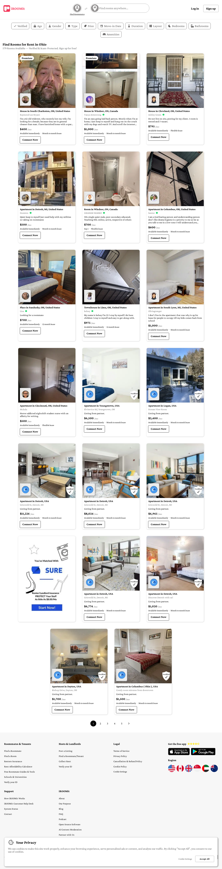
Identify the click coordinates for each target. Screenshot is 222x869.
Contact (8, 814)
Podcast (62, 819)
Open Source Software (69, 824)
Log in (195, 8)
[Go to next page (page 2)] (129, 723)
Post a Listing (65, 750)
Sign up (211, 8)
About (62, 798)
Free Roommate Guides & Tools (19, 771)
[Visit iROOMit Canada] (180, 771)
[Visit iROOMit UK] (188, 771)
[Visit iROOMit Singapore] (197, 771)
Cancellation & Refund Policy (127, 761)
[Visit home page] (14, 8)
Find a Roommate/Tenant (71, 756)
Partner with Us (66, 834)
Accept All (205, 859)
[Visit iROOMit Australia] (214, 771)
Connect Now (30, 139)
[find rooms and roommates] (86, 9)
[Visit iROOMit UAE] (205, 771)
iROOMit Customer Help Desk (18, 803)
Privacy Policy (120, 756)
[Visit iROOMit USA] (171, 771)
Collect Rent (65, 761)
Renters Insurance (13, 761)
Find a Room (10, 756)
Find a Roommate (12, 750)
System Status (11, 808)
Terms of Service (121, 750)
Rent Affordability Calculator (18, 766)
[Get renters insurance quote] (46, 579)
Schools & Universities (15, 776)
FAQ (61, 814)
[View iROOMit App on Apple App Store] (179, 754)
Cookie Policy (120, 766)
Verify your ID (10, 782)
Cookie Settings (120, 771)
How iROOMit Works (14, 798)
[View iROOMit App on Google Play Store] (203, 754)
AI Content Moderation (70, 829)
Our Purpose (65, 803)
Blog (61, 808)
